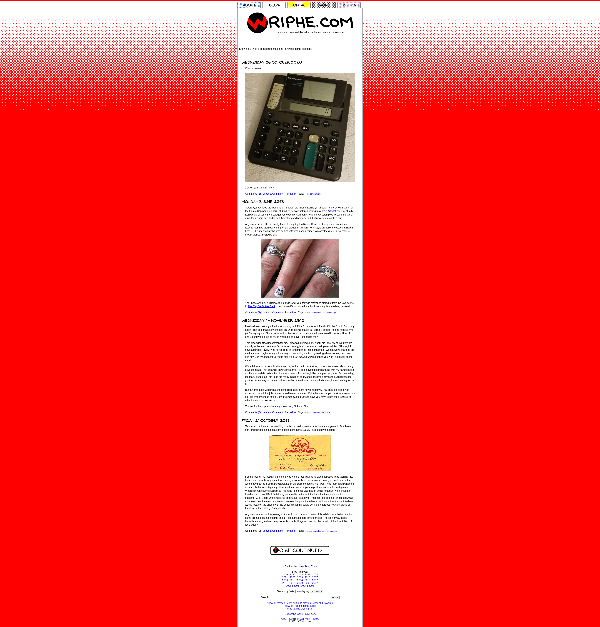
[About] (249, 5)
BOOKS (316, 619)
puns (320, 194)
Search (318, 591)
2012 (315, 580)
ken (326, 313)
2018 (307, 577)
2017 (315, 577)
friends (321, 313)
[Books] (349, 5)
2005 (296, 585)
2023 (307, 574)
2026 (285, 574)
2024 (300, 574)
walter (327, 412)
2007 (315, 583)
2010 (292, 583)
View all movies (276, 603)
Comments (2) (253, 193)
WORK (308, 619)
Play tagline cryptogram (300, 608)
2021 (285, 577)
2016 (285, 580)
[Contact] (299, 5)
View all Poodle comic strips (300, 605)
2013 (307, 580)
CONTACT (299, 619)
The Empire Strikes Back (261, 306)
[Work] (324, 5)
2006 (289, 585)
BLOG (291, 619)
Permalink (290, 193)
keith (327, 531)
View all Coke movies (299, 603)
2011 (285, 583)
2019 (300, 577)
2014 (300, 580)
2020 (292, 577)
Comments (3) (253, 412)
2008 (307, 583)
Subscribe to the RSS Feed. (300, 614)
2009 (300, 583)
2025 (292, 574)
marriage (332, 313)
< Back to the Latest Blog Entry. (300, 566)
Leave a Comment (273, 193)
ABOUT (284, 619)
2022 (315, 574)
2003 (311, 585)
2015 (292, 580)
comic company (311, 194)
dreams (321, 412)
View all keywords (323, 603)
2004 (304, 585)
